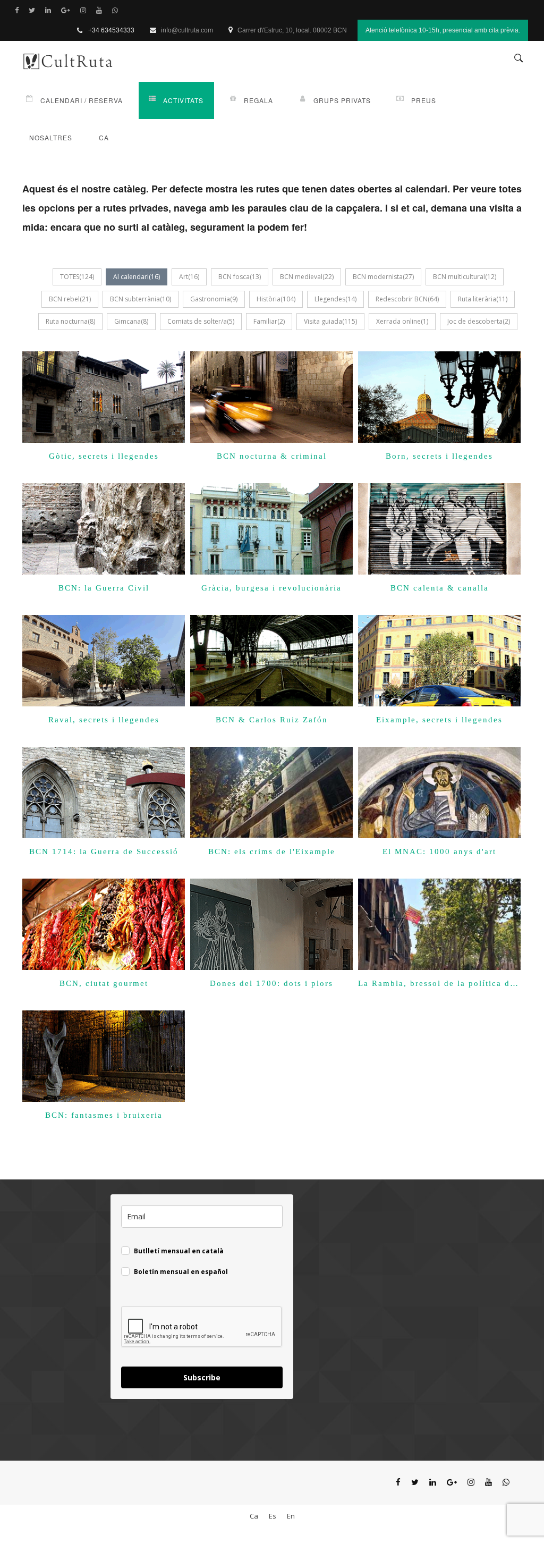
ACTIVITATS (183, 100)
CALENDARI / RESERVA (81, 100)
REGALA (258, 100)
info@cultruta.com (187, 30)
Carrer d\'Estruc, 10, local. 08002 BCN (292, 30)
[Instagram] (85, 10)
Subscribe (201, 1377)
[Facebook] (19, 10)
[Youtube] (101, 10)
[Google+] (68, 10)
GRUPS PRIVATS (342, 100)
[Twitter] (34, 10)
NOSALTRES (50, 137)
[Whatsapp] (117, 10)
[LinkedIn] (50, 10)
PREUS (423, 100)
